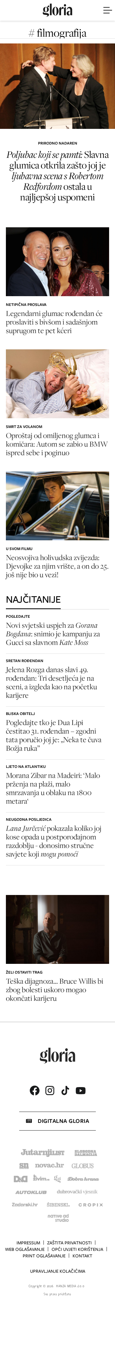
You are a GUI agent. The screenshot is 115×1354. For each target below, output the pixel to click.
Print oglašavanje (44, 1256)
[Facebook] (34, 1090)
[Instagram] (50, 1090)
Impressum (28, 1243)
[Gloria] (57, 10)
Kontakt (82, 1256)
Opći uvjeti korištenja (77, 1249)
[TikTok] (65, 1090)
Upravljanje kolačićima (57, 1271)
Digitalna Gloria (63, 1121)
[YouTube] (80, 1090)
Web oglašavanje (25, 1249)
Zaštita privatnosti (69, 1243)
